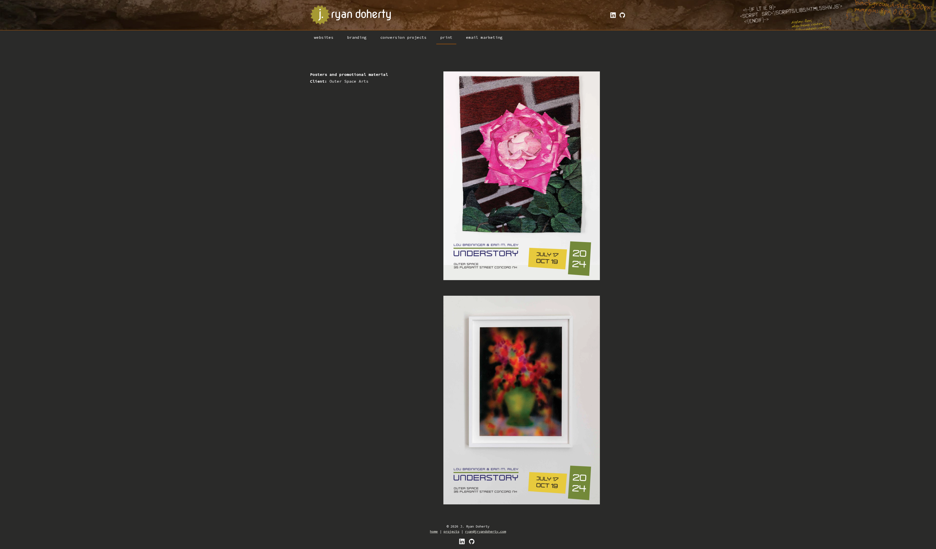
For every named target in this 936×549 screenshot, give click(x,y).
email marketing (484, 37)
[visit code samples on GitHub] (471, 541)
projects (451, 531)
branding (357, 37)
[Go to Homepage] (351, 15)
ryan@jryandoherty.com (485, 531)
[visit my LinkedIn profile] (462, 541)
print (446, 37)
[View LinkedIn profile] (612, 15)
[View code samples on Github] (621, 15)
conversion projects (403, 37)
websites (323, 37)
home (434, 531)
